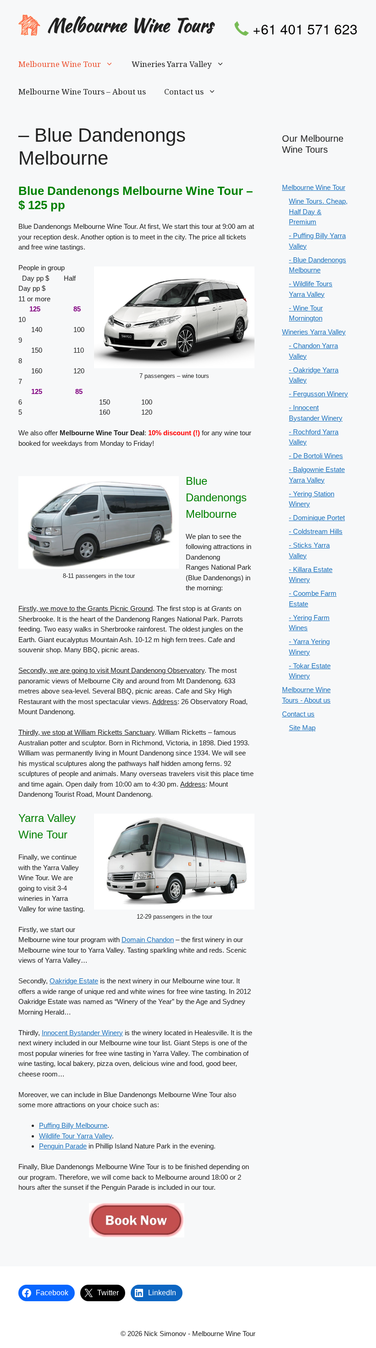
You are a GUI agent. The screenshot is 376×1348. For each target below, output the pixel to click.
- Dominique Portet (317, 517)
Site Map (302, 728)
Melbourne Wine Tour (59, 64)
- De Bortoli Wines (316, 456)
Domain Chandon (148, 939)
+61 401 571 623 (305, 29)
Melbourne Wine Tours (130, 25)
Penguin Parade (63, 1146)
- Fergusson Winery (318, 394)
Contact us (184, 91)
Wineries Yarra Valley (172, 64)
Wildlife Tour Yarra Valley (75, 1136)
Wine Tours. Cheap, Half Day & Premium (318, 211)
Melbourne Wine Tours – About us (82, 91)
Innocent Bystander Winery (82, 1033)
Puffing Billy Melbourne (73, 1125)
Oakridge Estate (74, 981)
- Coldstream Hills (316, 531)
